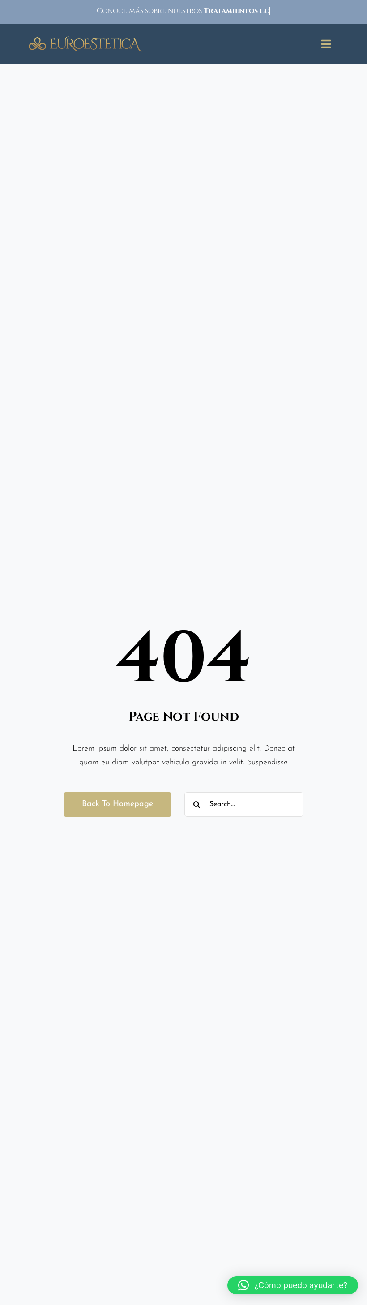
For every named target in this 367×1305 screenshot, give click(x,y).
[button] (292, 1285)
